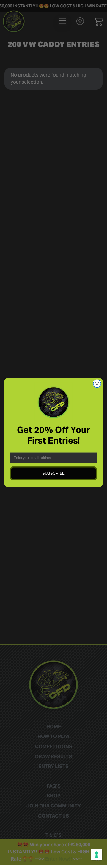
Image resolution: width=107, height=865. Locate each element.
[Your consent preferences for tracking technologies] (96, 854)
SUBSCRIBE (53, 473)
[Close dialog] (97, 384)
